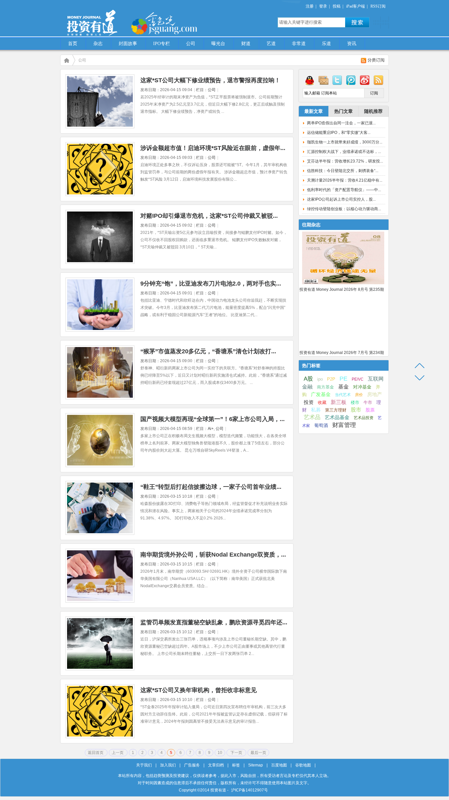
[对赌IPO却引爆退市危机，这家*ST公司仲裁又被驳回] (99, 262)
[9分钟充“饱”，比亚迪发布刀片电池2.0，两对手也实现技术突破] (99, 330)
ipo (320, 379)
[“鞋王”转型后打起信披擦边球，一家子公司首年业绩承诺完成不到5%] (99, 533)
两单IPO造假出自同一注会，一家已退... (341, 123)
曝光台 (218, 43)
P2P (331, 379)
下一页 (236, 752)
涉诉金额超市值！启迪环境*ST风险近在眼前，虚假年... (212, 148)
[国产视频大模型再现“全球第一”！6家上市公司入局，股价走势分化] (99, 465)
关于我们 (144, 765)
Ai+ (211, 428)
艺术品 (312, 417)
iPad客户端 (355, 6)
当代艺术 (343, 394)
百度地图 (279, 765)
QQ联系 (309, 80)
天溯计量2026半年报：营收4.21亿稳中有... (344, 180)
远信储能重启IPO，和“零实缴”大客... (338, 132)
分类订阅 (376, 60)
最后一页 (258, 752)
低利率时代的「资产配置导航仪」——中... (344, 190)
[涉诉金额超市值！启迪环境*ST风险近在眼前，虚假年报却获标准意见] (99, 194)
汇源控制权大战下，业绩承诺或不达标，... (344, 151)
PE (343, 378)
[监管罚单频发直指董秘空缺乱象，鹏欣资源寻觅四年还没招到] (99, 669)
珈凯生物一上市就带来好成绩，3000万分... (344, 142)
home (66, 60)
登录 (323, 6)
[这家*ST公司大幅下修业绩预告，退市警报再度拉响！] (99, 127)
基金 (343, 386)
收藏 (322, 402)
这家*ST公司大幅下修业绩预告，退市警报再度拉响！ (210, 80)
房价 (359, 394)
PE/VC (358, 379)
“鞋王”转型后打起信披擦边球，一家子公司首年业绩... (210, 487)
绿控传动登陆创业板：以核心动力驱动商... (344, 209)
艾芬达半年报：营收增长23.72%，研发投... (345, 161)
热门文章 (343, 111)
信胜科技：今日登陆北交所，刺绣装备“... (342, 170)
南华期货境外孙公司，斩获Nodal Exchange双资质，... (213, 554)
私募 (316, 410)
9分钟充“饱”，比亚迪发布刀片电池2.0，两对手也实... (210, 283)
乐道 (326, 43)
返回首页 (96, 752)
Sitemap (255, 765)
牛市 (368, 402)
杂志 (98, 43)
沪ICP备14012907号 (249, 790)
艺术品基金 (337, 417)
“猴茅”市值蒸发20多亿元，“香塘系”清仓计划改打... (208, 351)
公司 (190, 43)
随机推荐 (373, 111)
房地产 (374, 394)
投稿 (337, 6)
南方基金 (325, 387)
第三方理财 (335, 410)
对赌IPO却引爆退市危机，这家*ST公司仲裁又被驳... (209, 216)
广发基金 (321, 394)
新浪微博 (364, 80)
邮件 (323, 80)
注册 (310, 6)
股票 (370, 410)
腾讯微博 (351, 80)
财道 (245, 43)
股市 (356, 410)
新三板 (338, 402)
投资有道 (122, 19)
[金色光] (175, 23)
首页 (72, 43)
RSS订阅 (378, 6)
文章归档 (216, 765)
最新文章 (313, 111)
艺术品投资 (363, 417)
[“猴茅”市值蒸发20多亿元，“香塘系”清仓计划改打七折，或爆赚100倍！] (99, 398)
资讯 (351, 43)
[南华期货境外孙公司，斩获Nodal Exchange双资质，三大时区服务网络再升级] (99, 601)
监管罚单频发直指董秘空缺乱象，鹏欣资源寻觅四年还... (213, 622)
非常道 (299, 43)
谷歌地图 (303, 765)
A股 (308, 378)
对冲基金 (362, 387)
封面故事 (128, 43)
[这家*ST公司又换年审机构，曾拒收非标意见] (99, 737)
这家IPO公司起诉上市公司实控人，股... (341, 199)
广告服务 (192, 765)
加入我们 (168, 765)
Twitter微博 (337, 80)
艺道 (271, 43)
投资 (309, 402)
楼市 (355, 402)
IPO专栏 (161, 43)
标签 (236, 765)
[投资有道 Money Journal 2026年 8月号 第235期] (343, 284)
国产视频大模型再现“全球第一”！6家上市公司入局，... (212, 419)
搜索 (357, 22)
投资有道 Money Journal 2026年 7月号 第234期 (341, 352)
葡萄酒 (321, 425)
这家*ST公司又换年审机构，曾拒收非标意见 (198, 690)
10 (220, 752)
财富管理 (344, 425)
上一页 (118, 752)
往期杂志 (311, 224)
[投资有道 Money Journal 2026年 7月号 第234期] (343, 347)
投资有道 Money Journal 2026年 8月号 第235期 (341, 289)
